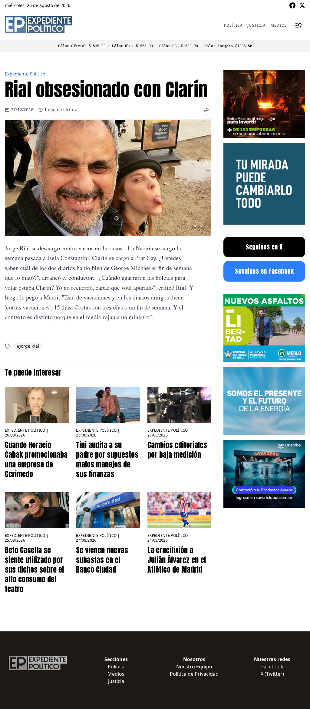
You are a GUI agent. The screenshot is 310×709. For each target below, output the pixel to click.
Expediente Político (25, 74)
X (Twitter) (272, 674)
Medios (279, 25)
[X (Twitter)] (302, 5)
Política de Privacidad (194, 674)
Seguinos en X (264, 247)
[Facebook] (292, 5)
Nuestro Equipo (194, 666)
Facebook (272, 666)
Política (233, 25)
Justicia (257, 25)
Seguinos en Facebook (264, 271)
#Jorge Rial (28, 346)
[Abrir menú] (298, 25)
